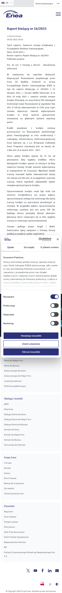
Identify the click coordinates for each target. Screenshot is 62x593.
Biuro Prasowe (10, 478)
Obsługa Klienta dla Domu (15, 414)
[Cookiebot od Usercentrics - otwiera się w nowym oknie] (39, 239)
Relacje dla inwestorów (14, 483)
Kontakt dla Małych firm (14, 435)
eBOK (6, 404)
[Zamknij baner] (58, 239)
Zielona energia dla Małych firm (17, 376)
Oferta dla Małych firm (13, 360)
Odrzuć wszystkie (31, 352)
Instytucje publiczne (12, 381)
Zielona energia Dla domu (15, 371)
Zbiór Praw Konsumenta (14, 532)
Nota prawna (9, 527)
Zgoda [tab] (10, 247)
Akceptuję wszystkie (31, 336)
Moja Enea (8, 409)
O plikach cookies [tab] (50, 247)
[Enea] (13, 13)
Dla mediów (9, 488)
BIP (5, 547)
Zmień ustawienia (31, 344)
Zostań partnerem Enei (14, 493)
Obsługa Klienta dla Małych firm (17, 419)
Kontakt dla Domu (11, 429)
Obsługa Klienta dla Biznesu (16, 424)
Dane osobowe (10, 517)
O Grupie (8, 463)
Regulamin (8, 511)
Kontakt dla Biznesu (12, 440)
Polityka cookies (11, 522)
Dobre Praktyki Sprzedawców (16, 537)
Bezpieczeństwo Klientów (15, 542)
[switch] (54, 305)
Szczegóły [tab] (29, 247)
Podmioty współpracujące (15, 386)
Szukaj (52, 14)
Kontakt (7, 468)
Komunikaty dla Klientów (14, 445)
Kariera (7, 473)
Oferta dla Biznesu (12, 366)
